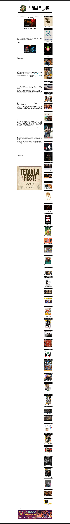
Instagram (34, 0)
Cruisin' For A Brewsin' (35, 521)
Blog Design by (35, 523)
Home (30, 0)
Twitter (40, 0)
